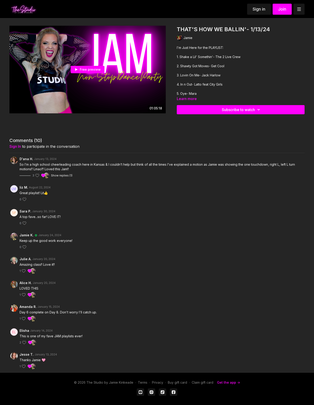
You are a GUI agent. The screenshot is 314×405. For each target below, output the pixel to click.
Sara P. (25, 211)
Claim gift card (202, 382)
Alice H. (26, 283)
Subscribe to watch (238, 109)
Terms (142, 382)
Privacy (157, 382)
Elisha (24, 330)
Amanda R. (28, 307)
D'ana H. (26, 159)
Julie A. (25, 259)
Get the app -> (228, 382)
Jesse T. (27, 354)
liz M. (24, 187)
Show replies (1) (61, 175)
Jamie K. (27, 235)
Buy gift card (177, 382)
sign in (15, 146)
